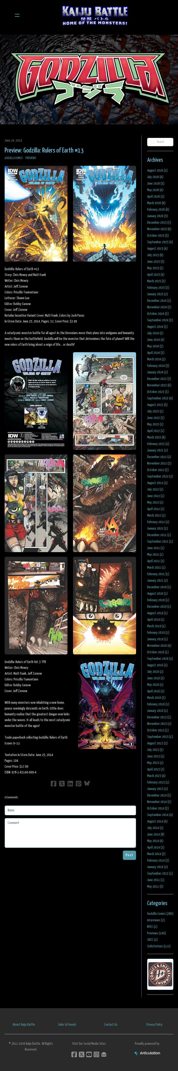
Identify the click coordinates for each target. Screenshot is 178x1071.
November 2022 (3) (159, 463)
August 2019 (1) (157, 613)
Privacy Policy (154, 1024)
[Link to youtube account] (89, 1054)
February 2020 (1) (158, 600)
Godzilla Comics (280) (160, 913)
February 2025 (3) (158, 287)
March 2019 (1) (156, 626)
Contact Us (111, 1024)
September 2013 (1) (160, 873)
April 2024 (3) (155, 353)
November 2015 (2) (159, 724)
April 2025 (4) (155, 274)
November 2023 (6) (159, 385)
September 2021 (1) (160, 541)
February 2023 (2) (158, 444)
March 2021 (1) (156, 567)
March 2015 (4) (156, 776)
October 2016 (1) (158, 652)
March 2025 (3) (156, 281)
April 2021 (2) (155, 561)
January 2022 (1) (157, 528)
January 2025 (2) (157, 294)
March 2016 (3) (156, 698)
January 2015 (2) (157, 789)
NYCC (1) (152, 926)
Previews (30, 158)
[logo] (95, 15)
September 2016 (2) (160, 658)
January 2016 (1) (157, 711)
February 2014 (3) (158, 860)
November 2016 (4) (159, 645)
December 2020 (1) (159, 587)
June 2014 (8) (155, 834)
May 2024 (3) (155, 346)
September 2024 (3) (160, 320)
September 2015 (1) (160, 737)
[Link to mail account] (104, 1054)
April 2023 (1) (155, 431)
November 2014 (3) (159, 802)
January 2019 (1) (157, 639)
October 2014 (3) (158, 808)
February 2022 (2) (158, 522)
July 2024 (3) (155, 333)
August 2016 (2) (157, 665)
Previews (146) (156, 933)
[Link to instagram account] (96, 1054)
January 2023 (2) (157, 450)
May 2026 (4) (155, 190)
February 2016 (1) (158, 704)
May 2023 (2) (155, 424)
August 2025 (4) (157, 248)
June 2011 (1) (155, 880)
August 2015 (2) (157, 743)
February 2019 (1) (158, 632)
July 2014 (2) (155, 828)
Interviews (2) (156, 920)
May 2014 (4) (155, 841)
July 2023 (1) (155, 411)
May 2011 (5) (155, 886)
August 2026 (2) (157, 170)
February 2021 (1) (158, 574)
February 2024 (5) (158, 366)
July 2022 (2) (155, 489)
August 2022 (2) (157, 483)
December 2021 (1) (159, 535)
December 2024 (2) (159, 300)
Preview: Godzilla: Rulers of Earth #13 (44, 150)
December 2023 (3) (159, 379)
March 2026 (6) (156, 203)
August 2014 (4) (157, 821)
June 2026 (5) (155, 183)
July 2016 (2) (155, 671)
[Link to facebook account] (74, 1054)
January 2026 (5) (157, 216)
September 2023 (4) (160, 398)
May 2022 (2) (155, 502)
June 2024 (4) (155, 340)
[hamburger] (17, 15)
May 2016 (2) (155, 684)
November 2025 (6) (159, 229)
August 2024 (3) (157, 326)
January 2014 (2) (157, 867)
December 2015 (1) (159, 717)
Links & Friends (67, 1024)
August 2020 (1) (157, 593)
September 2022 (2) (160, 476)
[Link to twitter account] (81, 1054)
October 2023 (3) (158, 392)
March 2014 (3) (156, 854)
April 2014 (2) (155, 847)
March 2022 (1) (156, 515)
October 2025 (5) (158, 235)
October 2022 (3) (158, 470)
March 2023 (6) (156, 437)
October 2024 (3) (158, 313)
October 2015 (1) (158, 730)
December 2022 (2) (159, 457)
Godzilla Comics (14, 158)
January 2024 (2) (157, 372)
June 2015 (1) (155, 756)
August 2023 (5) (157, 405)
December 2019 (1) (159, 606)
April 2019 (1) (155, 619)
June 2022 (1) (155, 496)
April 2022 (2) (155, 509)
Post (129, 855)
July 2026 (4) (155, 177)
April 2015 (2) (155, 769)
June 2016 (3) (155, 678)
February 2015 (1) (158, 782)
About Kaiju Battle (24, 1024)
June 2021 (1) (155, 548)
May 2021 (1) (155, 554)
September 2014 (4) (160, 815)
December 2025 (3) (159, 222)
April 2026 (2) (155, 196)
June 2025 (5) (155, 261)
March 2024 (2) (156, 359)
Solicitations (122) (159, 946)
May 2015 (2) (155, 763)
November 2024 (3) (159, 307)
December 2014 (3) (159, 795)
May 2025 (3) (155, 268)
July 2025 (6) (155, 255)
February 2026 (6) (158, 209)
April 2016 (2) (155, 691)
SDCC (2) (152, 940)
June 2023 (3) (155, 418)
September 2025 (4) (160, 242)
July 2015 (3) (155, 750)
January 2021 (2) (157, 580)
